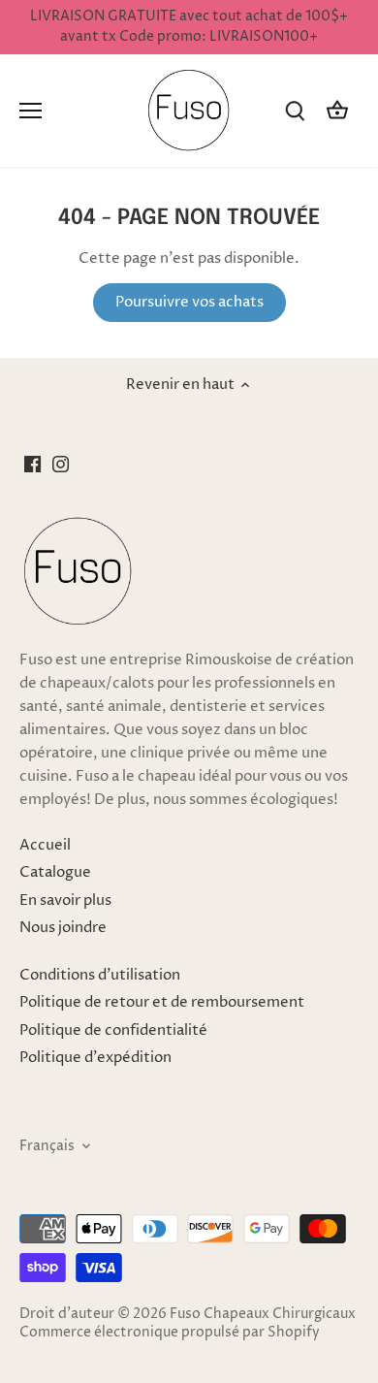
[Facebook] (32, 463)
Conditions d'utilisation (99, 975)
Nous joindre (63, 927)
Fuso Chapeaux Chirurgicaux (263, 1314)
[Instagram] (60, 463)
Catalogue (55, 872)
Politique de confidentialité (113, 1030)
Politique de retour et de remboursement (161, 1002)
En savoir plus (65, 900)
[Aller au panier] (337, 111)
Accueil (45, 845)
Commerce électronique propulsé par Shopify (169, 1332)
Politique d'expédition (95, 1057)
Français (47, 1146)
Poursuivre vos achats (189, 302)
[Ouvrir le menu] (30, 110)
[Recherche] (294, 111)
